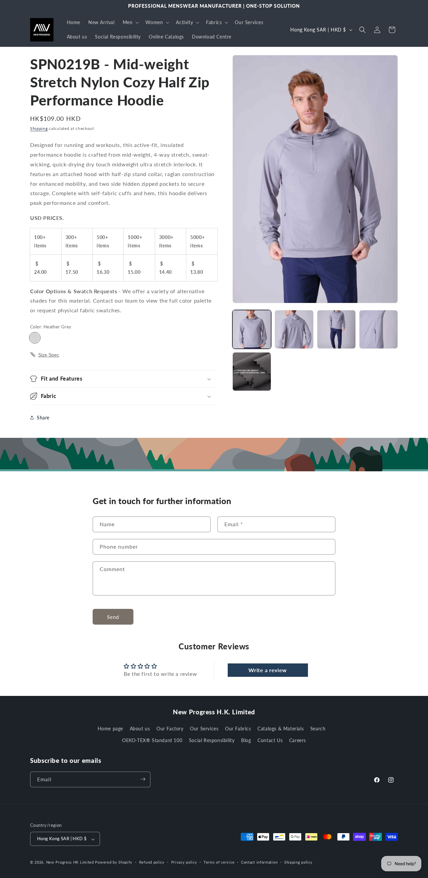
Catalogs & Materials (280, 729)
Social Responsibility (212, 740)
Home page (110, 729)
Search (318, 729)
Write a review (267, 669)
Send (113, 617)
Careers (297, 740)
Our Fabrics (238, 729)
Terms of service (219, 862)
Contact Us (270, 740)
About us (140, 729)
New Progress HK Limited (70, 862)
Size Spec (48, 354)
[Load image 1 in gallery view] (251, 329)
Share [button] (43, 417)
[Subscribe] (142, 779)
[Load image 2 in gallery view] (294, 329)
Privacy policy (184, 862)
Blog (246, 740)
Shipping (39, 128)
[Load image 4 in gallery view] (378, 329)
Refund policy (152, 862)
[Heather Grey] (34, 337)
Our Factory (170, 729)
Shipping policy (298, 862)
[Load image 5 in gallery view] (251, 371)
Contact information (259, 862)
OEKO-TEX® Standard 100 (152, 740)
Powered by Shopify (113, 862)
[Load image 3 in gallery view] (336, 329)
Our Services (204, 729)
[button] (130, 22)
